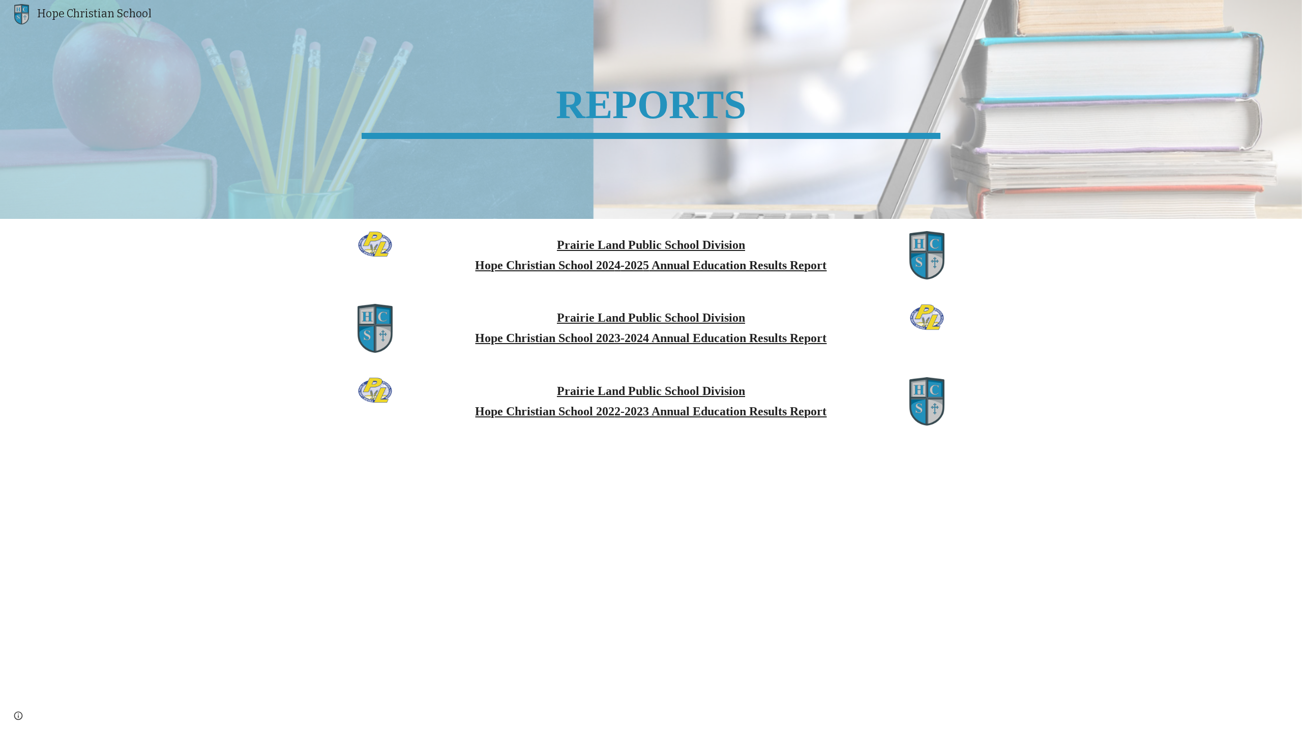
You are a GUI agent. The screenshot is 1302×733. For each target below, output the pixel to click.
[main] (651, 109)
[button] (18, 716)
